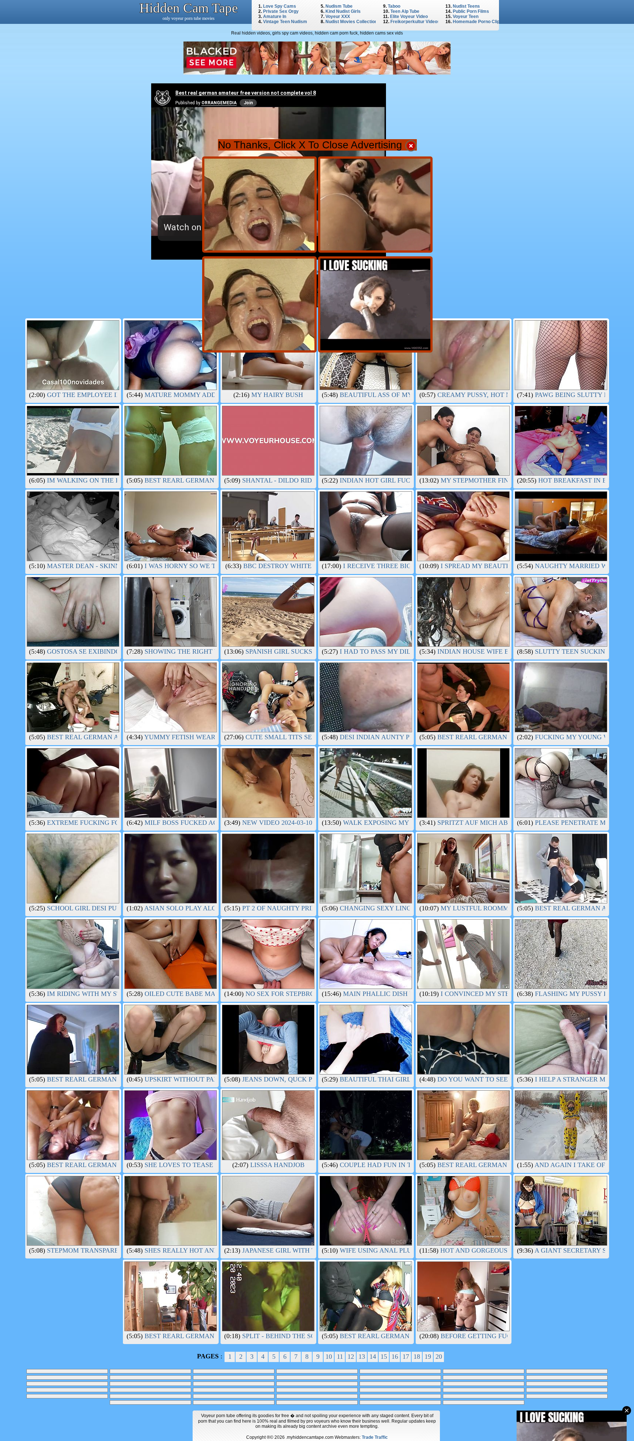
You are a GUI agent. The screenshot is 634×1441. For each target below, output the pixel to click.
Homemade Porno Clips (477, 21)
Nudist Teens (466, 6)
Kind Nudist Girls (343, 11)
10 (328, 1356)
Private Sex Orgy (281, 11)
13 (361, 1356)
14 (372, 1356)
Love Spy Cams (279, 6)
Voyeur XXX (337, 16)
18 (416, 1356)
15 (383, 1356)
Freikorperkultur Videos (415, 21)
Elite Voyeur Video (409, 16)
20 (439, 1356)
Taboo (394, 6)
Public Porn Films (471, 11)
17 (405, 1356)
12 (350, 1356)
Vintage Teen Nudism (285, 21)
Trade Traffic (375, 1437)
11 (340, 1356)
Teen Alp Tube (404, 11)
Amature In (274, 16)
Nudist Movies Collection (351, 21)
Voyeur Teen (465, 16)
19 (428, 1356)
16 (394, 1356)
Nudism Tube (339, 6)
